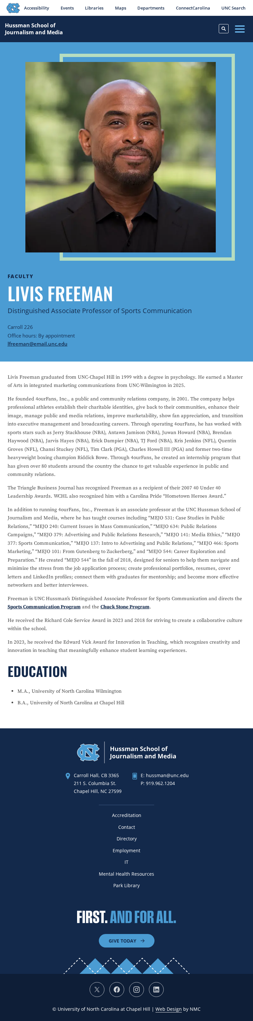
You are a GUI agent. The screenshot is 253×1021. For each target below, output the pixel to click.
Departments (150, 8)
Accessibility (36, 8)
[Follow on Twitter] (97, 989)
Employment (126, 850)
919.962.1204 (160, 783)
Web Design (168, 1009)
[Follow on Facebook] (116, 989)
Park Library (126, 885)
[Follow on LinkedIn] (156, 989)
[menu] (240, 29)
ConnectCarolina (193, 8)
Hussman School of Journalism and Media (34, 29)
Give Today (122, 941)
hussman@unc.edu (167, 775)
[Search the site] (223, 28)
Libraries (94, 8)
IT (126, 862)
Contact (126, 827)
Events (67, 8)
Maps (120, 8)
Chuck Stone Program (125, 607)
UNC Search (233, 8)
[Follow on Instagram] (136, 989)
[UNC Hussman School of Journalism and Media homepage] (126, 761)
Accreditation (126, 815)
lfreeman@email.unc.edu (38, 343)
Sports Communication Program (44, 607)
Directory (127, 838)
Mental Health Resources (126, 874)
